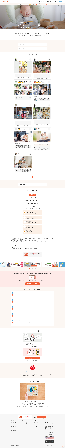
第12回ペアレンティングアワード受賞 (32, 371)
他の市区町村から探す (22, 44)
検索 (39, 1)
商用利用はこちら (61, 1)
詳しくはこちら (36, 242)
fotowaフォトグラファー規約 (49, 423)
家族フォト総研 (13, 430)
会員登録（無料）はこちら (32, 283)
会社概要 (12, 445)
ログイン (51, 1)
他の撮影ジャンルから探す (23, 184)
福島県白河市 (21, 31)
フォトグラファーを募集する (32, 358)
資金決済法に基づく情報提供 (49, 432)
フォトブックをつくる (32, 408)
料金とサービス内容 (14, 422)
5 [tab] (35, 268)
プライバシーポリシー (48, 425)
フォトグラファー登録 (14, 427)
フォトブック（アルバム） (15, 425)
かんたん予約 (55, 1)
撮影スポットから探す (22, 48)
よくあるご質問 (43, 1)
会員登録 (48, 1)
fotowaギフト (13, 423)
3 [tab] (32, 268)
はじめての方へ (24, 422)
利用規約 (46, 422)
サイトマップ (17, 445)
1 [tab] (29, 268)
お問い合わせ (24, 425)
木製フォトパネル (13, 426)
